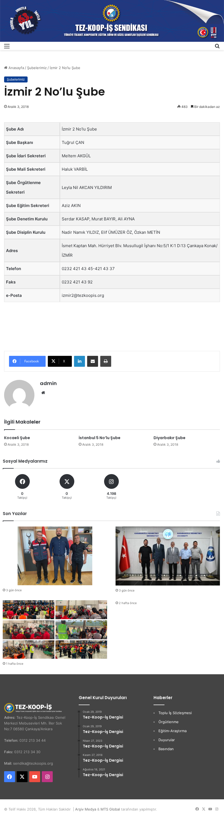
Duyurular (166, 740)
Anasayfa (15, 68)
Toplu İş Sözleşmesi (175, 713)
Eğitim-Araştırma (172, 731)
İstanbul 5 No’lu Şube (99, 437)
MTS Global (110, 809)
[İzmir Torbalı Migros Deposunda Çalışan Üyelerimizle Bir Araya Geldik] (55, 629)
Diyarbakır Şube (169, 437)
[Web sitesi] (43, 392)
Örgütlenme (168, 722)
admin (48, 383)
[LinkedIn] (79, 361)
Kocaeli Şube (17, 437)
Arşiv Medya (85, 809)
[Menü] (7, 48)
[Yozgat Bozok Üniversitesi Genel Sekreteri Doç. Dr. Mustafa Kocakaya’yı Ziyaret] (55, 556)
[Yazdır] (105, 361)
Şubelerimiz (37, 68)
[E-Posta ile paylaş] (92, 361)
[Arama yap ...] (217, 48)
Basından (166, 749)
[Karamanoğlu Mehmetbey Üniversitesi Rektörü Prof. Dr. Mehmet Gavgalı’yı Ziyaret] (168, 556)
